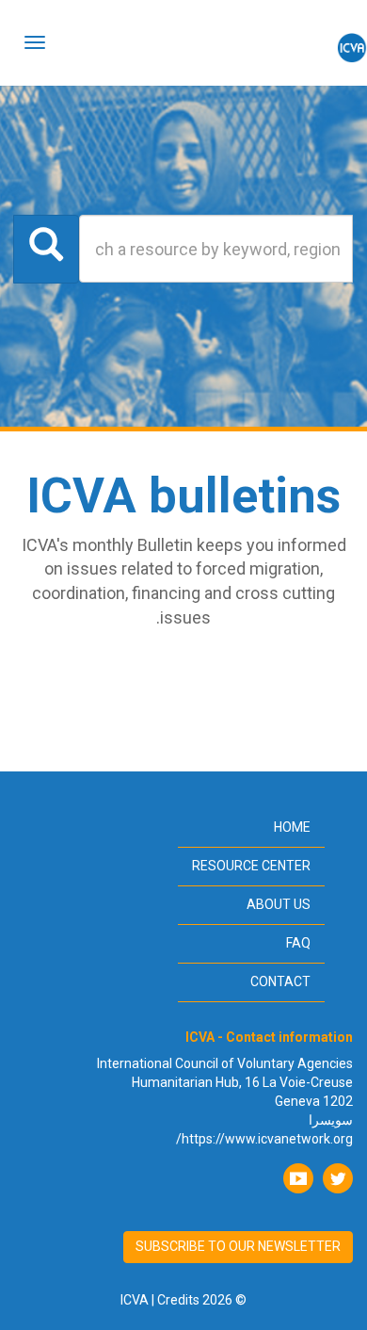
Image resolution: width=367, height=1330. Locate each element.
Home (292, 827)
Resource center (251, 865)
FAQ (298, 942)
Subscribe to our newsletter (238, 1246)
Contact (280, 981)
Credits (178, 1299)
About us (279, 904)
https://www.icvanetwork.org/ (264, 1138)
